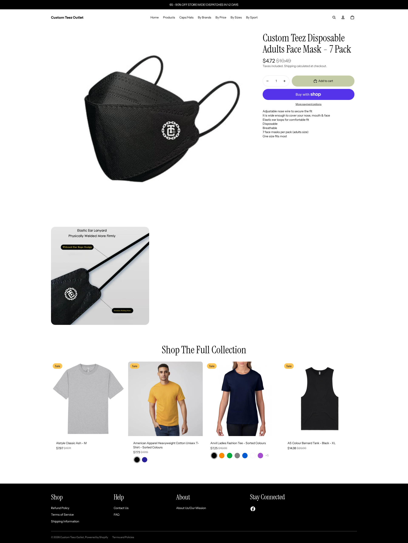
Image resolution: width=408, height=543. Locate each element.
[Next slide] (350, 398)
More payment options (309, 104)
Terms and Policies (123, 537)
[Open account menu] (343, 17)
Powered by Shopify (96, 537)
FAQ (116, 514)
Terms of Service (62, 514)
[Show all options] (267, 455)
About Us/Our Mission (191, 508)
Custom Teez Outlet (72, 537)
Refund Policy (60, 508)
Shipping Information (65, 521)
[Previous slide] (288, 398)
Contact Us (121, 508)
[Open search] (334, 17)
